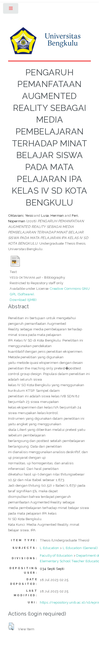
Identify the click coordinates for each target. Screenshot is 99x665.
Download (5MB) (23, 300)
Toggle (11, 9)
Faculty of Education (56, 555)
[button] (11, 626)
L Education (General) (80, 548)
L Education (49, 548)
